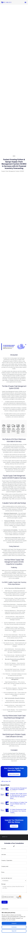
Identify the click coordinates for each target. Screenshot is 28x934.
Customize (14, 927)
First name (3, 848)
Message (3, 884)
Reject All (14, 931)
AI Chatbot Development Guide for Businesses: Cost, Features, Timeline (18, 811)
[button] (25, 2)
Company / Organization (6, 860)
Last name (3, 854)
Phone (2, 872)
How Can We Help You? (6, 878)
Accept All (14, 923)
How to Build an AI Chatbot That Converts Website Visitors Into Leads (18, 804)
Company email (4, 866)
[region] (14, 922)
